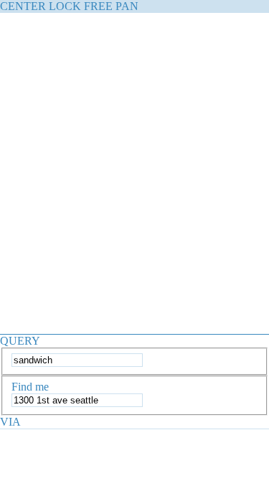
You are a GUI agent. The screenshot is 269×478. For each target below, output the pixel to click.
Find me (30, 387)
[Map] (134, 167)
